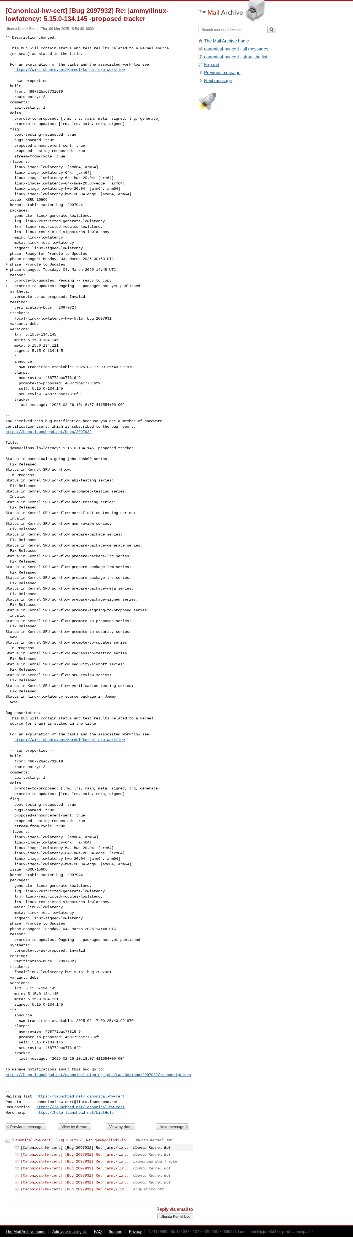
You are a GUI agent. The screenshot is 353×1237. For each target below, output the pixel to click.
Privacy (135, 1231)
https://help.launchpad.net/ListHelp (75, 1112)
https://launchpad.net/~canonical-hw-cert (80, 1096)
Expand (211, 64)
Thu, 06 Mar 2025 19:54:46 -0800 (67, 29)
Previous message (26, 1126)
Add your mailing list (69, 1231)
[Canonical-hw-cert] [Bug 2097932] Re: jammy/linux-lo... (71, 1140)
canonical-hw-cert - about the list (235, 57)
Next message (171, 1126)
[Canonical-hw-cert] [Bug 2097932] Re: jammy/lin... (76, 1154)
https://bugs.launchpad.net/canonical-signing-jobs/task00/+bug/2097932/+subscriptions (98, 1075)
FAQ (98, 1231)
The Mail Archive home (226, 41)
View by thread (74, 1126)
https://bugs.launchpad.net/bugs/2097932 (49, 432)
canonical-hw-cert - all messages (236, 49)
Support (115, 1231)
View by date (120, 1126)
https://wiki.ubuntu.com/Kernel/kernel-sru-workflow (69, 70)
